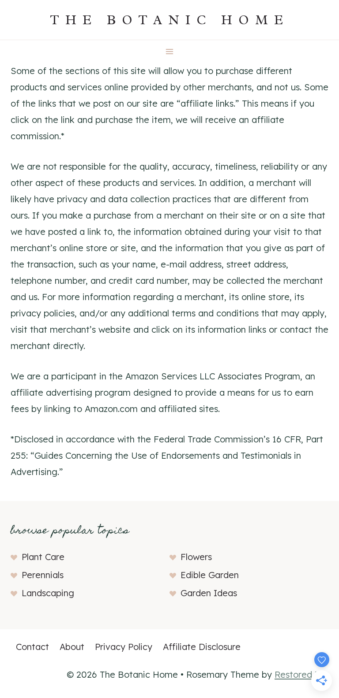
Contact (32, 646)
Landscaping (48, 592)
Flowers (196, 556)
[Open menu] (170, 51)
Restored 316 (301, 674)
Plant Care (43, 556)
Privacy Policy (123, 646)
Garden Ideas (209, 592)
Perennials (43, 574)
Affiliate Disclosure (202, 646)
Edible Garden (210, 574)
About (72, 646)
